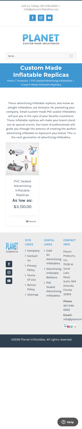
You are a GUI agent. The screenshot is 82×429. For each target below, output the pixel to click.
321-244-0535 (49, 6)
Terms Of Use (31, 277)
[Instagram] (9, 272)
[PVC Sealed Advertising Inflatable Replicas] (22, 159)
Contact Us (31, 258)
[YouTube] (9, 281)
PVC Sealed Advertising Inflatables (50, 289)
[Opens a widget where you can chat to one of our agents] (67, 422)
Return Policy (31, 287)
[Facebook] (9, 264)
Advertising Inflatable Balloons (50, 273)
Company (31, 250)
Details (32, 221)
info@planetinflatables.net (41, 9)
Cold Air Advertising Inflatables (50, 257)
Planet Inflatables (33, 339)
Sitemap (31, 294)
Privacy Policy (31, 268)
